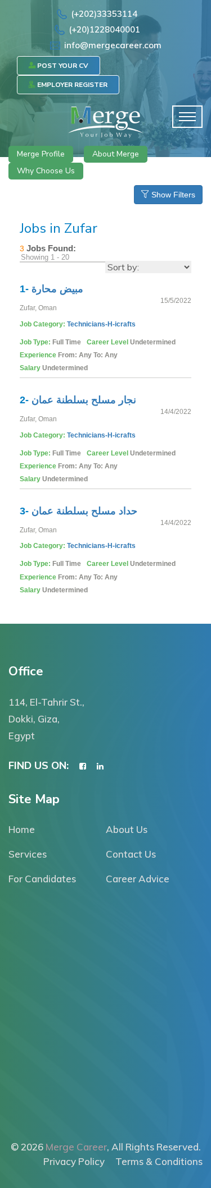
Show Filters (172, 194)
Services (27, 854)
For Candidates (42, 879)
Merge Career (76, 1147)
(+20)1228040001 (104, 29)
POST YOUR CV (61, 65)
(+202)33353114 (104, 13)
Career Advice (137, 879)
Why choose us (46, 170)
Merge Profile (41, 154)
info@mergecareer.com (112, 45)
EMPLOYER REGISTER (71, 84)
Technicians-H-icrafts (101, 324)
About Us (126, 829)
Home (21, 829)
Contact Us (131, 854)
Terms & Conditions (159, 1161)
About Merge (115, 154)
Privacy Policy (74, 1161)
